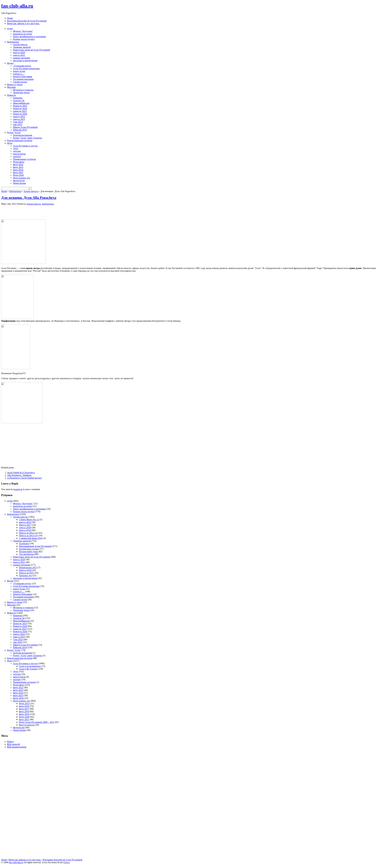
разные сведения (21, 58)
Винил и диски (15, 84)
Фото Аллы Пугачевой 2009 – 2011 (36, 722)
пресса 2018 (25, 527)
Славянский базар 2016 (30, 538)
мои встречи (19, 154)
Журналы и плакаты (23, 90)
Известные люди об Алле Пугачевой (31, 50)
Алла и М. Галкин (28, 669)
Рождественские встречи (19, 140)
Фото (9, 143)
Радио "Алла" (14, 132)
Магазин (11, 87)
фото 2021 (24, 719)
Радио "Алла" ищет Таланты (27, 138)
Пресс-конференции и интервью (29, 36)
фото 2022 (18, 164)
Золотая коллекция (22, 135)
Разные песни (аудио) (24, 39)
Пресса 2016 (25, 570)
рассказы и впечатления (25, 60)
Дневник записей (22, 47)
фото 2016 (24, 706)
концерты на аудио (22, 34)
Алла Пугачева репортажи (26, 68)
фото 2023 (18, 167)
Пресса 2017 (25, 525)
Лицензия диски (21, 92)
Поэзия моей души (28, 551)
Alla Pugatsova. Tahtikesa (19, 475)
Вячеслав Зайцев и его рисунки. (23, 23)
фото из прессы (26, 725)
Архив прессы (20, 44)
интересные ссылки (29, 549)
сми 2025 (17, 124)
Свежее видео (20, 82)
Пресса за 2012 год (28, 533)
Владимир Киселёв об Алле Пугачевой (27, 21)
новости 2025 (20, 111)
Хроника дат (25, 575)
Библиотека (13, 42)
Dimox (66, 862)
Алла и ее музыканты (30, 666)
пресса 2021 (19, 55)
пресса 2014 (25, 522)
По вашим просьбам (23, 79)
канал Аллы (19, 71)
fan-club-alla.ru (17, 5)
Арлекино (24, 543)
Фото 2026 (18, 175)
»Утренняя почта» (22, 66)
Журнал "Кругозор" (23, 31)
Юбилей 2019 (20, 130)
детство (17, 151)
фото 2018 (24, 711)
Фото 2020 (24, 717)
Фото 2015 (24, 703)
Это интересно (26, 554)
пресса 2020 (19, 52)
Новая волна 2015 (28, 567)
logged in (17, 489)
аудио (10, 28)
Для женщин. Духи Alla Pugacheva (28, 198)
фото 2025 (18, 172)
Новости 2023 (20, 106)
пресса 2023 (19, 119)
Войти (10, 741)
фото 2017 (24, 709)
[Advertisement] (35, 212)
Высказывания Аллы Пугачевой (35, 546)
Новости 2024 (20, 108)
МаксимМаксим (21, 103)
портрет (17, 156)
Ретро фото (18, 162)
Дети (15, 148)
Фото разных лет (21, 178)
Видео (10, 63)
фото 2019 (24, 714)
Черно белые (19, 183)
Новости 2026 (20, 114)
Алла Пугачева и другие (25, 146)
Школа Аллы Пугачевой (25, 127)
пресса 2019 (25, 530)
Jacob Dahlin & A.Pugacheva (21, 472)
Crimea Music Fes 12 (29, 519)
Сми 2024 (18, 122)
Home (10, 18)
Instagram (17, 98)
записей (13, 744)
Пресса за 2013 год (28, 535)
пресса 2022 (19, 116)
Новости (11, 95)
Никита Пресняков (22, 76)
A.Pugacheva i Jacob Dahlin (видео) (24, 478)
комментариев (16, 747)
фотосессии (19, 180)
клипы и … (19, 74)
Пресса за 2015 (26, 573)
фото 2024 (18, 170)
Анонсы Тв (18, 100)
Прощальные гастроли (24, 159)
